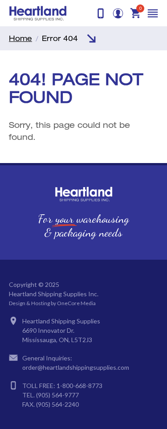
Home (20, 38)
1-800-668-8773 (79, 385)
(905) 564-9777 (57, 395)
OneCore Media (76, 303)
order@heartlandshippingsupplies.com (75, 367)
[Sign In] (118, 13)
